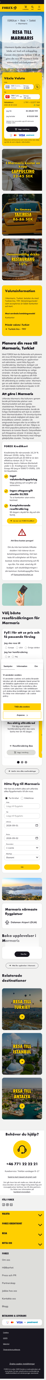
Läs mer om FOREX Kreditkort (23, 521)
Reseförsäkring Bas (23, 745)
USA (21, 648)
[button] (25, 8)
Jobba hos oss (9, 1290)
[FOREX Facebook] (3, 1205)
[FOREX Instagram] (7, 1205)
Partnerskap (8, 1283)
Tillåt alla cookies (22, 707)
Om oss (6, 1259)
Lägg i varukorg (23, 129)
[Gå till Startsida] (9, 8)
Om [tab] (36, 666)
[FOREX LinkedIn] (11, 1205)
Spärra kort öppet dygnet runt (22, 1177)
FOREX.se (12, 20)
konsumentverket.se (23, 574)
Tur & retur (14, 798)
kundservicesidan (22, 1191)
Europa (11, 648)
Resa (22, 20)
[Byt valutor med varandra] (37, 87)
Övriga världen (34, 648)
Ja (9, 657)
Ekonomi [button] (10, 857)
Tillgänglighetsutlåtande (11, 1350)
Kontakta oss (9, 1298)
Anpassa (21, 715)
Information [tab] (22, 666)
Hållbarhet (7, 1267)
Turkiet (32, 20)
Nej (16, 657)
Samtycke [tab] (8, 666)
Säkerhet (6, 1344)
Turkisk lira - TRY (17, 329)
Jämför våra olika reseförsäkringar (23, 771)
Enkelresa (29, 798)
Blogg (5, 1306)
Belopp (26, 86)
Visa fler (24, 954)
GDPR (5, 1338)
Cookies (6, 1332)
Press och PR (9, 1275)
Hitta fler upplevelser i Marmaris (23, 965)
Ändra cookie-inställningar (22, 1363)
